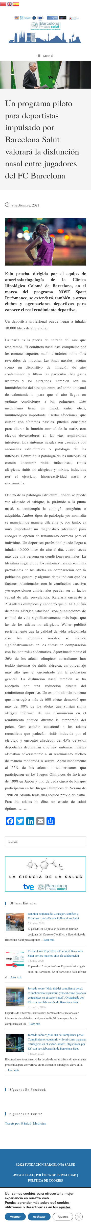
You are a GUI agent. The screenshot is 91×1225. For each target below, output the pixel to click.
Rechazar (39, 1217)
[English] (10, 3)
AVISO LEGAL (23, 1175)
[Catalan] (3, 3)
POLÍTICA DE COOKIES (45, 1180)
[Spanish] (16, 3)
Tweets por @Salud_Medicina (25, 1123)
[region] (45, 75)
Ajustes (63, 1217)
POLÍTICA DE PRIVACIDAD (56, 1175)
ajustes (65, 1207)
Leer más (49, 939)
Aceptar (15, 1217)
